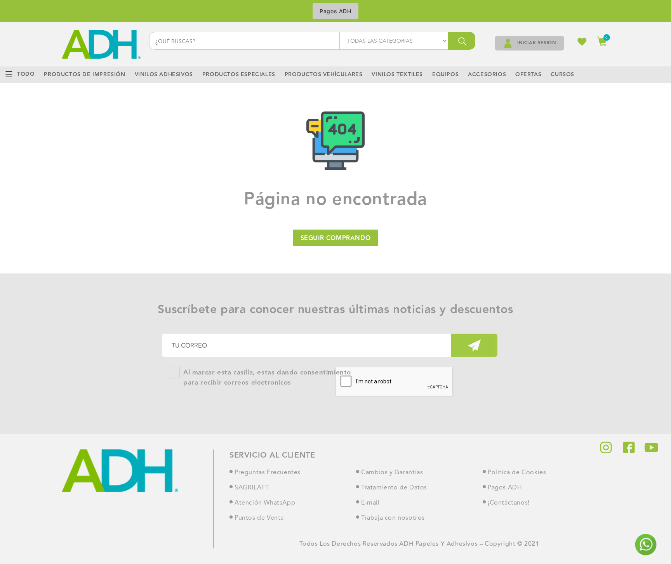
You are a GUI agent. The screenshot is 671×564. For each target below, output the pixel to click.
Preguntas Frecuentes (268, 473)
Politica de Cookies (517, 473)
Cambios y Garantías (392, 473)
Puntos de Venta (259, 518)
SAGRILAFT (252, 488)
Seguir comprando (336, 238)
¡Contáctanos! (509, 503)
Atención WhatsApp (265, 503)
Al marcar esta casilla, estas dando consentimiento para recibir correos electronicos (267, 378)
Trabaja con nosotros (393, 518)
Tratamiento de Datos (394, 488)
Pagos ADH (335, 11)
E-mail (370, 503)
